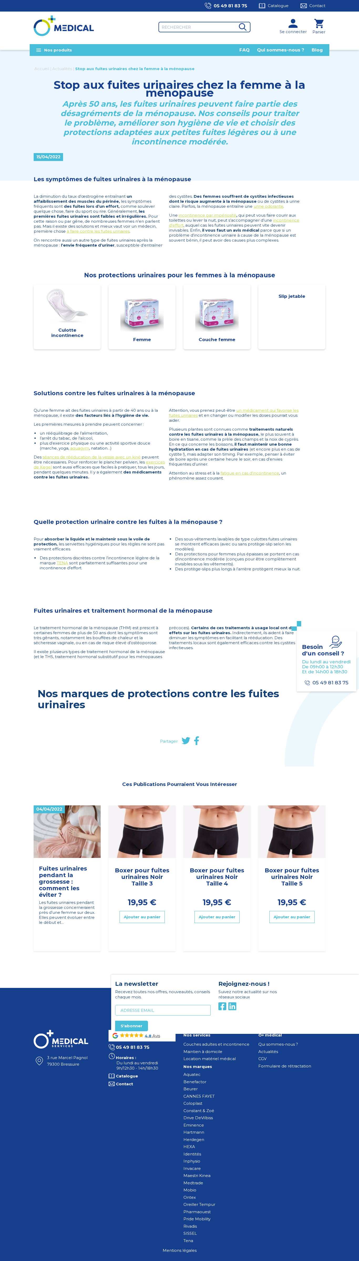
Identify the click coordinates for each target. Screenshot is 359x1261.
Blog (317, 50)
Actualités (62, 68)
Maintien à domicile (202, 1051)
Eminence (193, 1125)
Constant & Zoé (198, 1110)
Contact (317, 5)
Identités (192, 1153)
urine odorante (268, 206)
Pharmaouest (197, 1211)
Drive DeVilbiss (198, 1117)
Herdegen (193, 1139)
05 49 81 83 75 (230, 5)
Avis (155, 1035)
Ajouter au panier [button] (142, 917)
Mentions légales (180, 1250)
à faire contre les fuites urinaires (98, 231)
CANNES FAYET (199, 1096)
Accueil (41, 68)
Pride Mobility (197, 1218)
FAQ (244, 50)
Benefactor (194, 1081)
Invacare (192, 1168)
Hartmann (193, 1132)
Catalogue (278, 5)
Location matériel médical (209, 1058)
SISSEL (190, 1233)
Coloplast (192, 1103)
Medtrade (193, 1182)
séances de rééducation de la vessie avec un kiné (92, 457)
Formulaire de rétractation (284, 1066)
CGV (262, 1058)
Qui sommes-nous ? (280, 50)
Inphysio (191, 1161)
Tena (188, 1240)
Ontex (189, 1197)
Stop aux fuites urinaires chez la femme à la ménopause (134, 68)
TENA (62, 562)
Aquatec (192, 1074)
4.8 (148, 1036)
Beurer (190, 1088)
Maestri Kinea (197, 1175)
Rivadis (190, 1226)
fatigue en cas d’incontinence (249, 473)
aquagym (79, 448)
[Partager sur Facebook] (196, 741)
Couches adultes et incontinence (216, 1044)
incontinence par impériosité (207, 215)
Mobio (189, 1189)
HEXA (189, 1146)
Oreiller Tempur (199, 1204)
